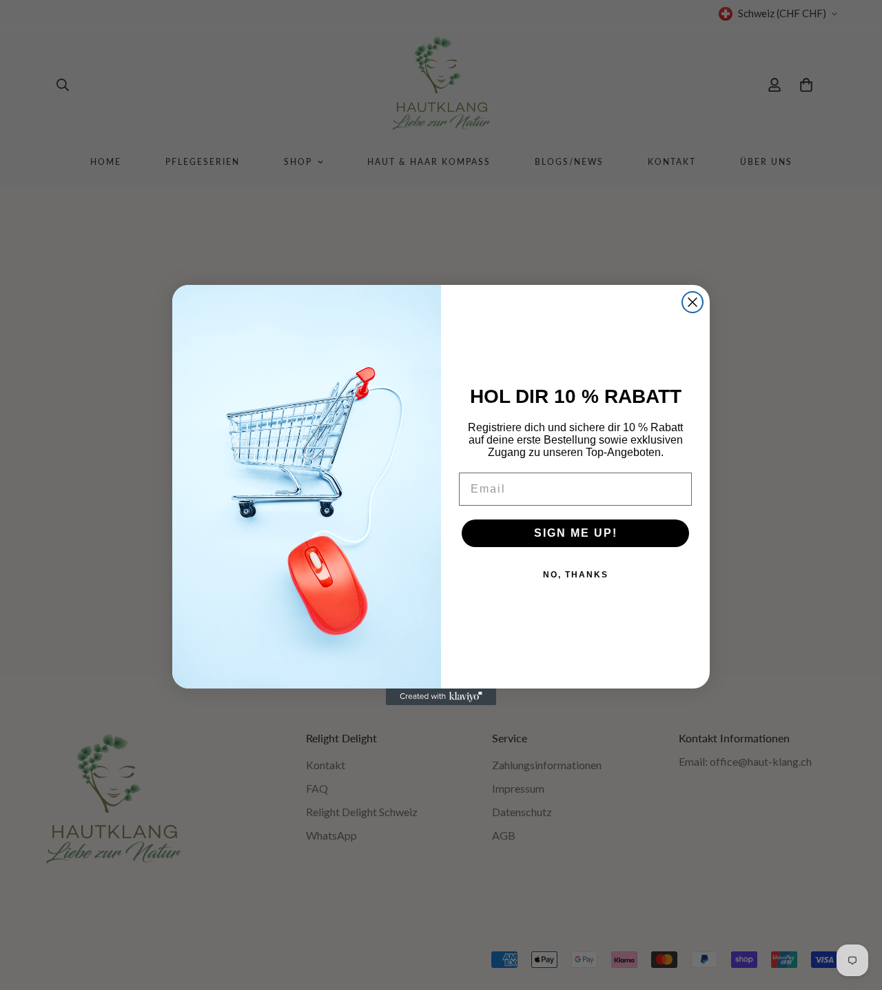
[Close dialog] (692, 302)
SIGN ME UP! (575, 533)
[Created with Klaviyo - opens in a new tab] (441, 697)
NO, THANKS (575, 575)
